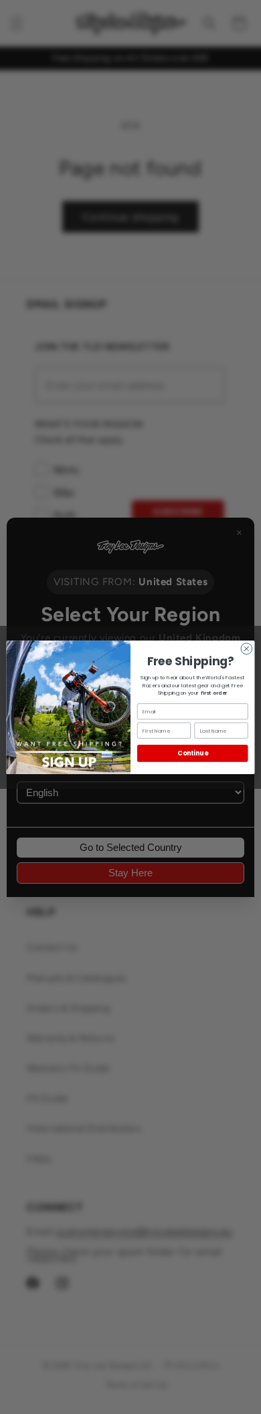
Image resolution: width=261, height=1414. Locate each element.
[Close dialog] (246, 648)
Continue (192, 753)
